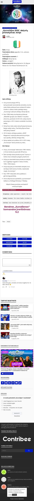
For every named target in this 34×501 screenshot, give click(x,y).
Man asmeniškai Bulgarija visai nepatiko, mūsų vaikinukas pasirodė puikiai (18, 487)
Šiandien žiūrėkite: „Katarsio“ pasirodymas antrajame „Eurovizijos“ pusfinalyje (21, 335)
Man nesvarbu (7, 410)
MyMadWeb (21, 499)
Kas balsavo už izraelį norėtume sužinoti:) (17, 472)
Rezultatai (17, 416)
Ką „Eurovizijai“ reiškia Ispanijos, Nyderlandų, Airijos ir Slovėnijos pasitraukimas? (19, 307)
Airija (8, 221)
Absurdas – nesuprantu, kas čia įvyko (12, 407)
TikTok (25, 242)
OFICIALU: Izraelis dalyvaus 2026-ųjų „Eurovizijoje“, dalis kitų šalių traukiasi (21, 316)
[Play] (17, 358)
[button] (17, 369)
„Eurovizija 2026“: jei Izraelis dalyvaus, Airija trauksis (21, 325)
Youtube (24, 239)
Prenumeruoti (8, 373)
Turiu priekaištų (7, 405)
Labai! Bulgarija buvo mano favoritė (12, 401)
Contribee (9, 239)
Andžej (8, 36)
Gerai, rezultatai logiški (9, 403)
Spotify (24, 246)
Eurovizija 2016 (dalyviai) (9, 28)
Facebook (9, 246)
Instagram (9, 242)
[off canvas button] (2, 2)
